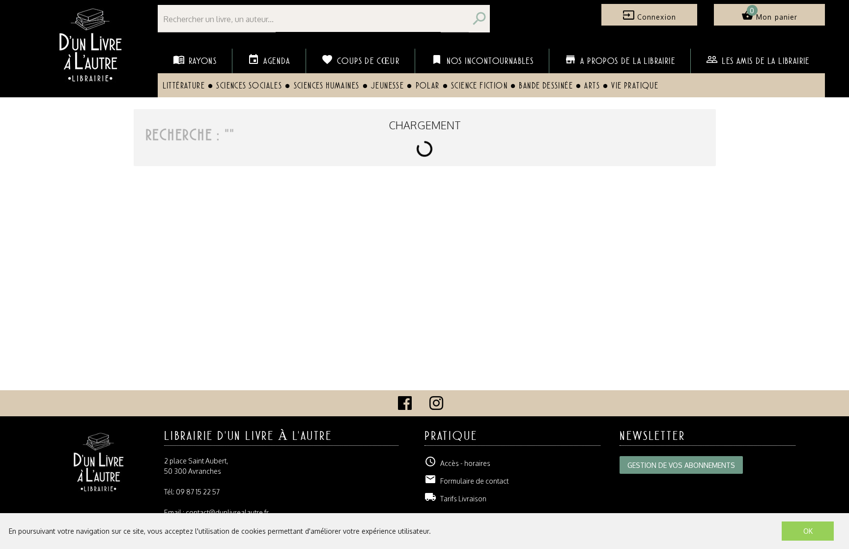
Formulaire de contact (466, 481)
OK (808, 531)
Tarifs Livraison (455, 498)
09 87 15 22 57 (198, 492)
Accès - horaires (457, 463)
